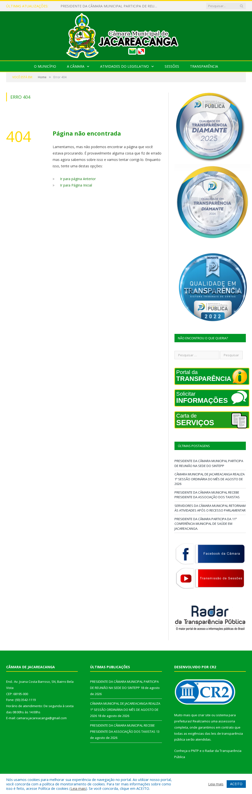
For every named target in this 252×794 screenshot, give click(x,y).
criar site (204, 715)
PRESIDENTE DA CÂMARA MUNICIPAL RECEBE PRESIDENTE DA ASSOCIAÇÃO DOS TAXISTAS (207, 494)
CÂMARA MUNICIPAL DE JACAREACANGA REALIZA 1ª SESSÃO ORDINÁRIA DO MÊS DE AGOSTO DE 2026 (111, 6)
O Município (45, 66)
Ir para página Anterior (78, 178)
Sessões (172, 66)
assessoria (226, 721)
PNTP (195, 750)
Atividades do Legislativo (124, 66)
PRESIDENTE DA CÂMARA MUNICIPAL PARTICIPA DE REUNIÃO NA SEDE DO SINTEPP (208, 463)
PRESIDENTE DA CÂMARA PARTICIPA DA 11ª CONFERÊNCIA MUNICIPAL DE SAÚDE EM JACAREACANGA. (205, 524)
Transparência (204, 66)
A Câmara (75, 66)
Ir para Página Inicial (76, 185)
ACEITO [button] (236, 783)
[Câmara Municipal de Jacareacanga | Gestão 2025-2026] (126, 35)
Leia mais (78, 788)
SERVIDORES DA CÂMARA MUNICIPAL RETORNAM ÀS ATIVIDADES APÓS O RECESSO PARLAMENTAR (210, 508)
